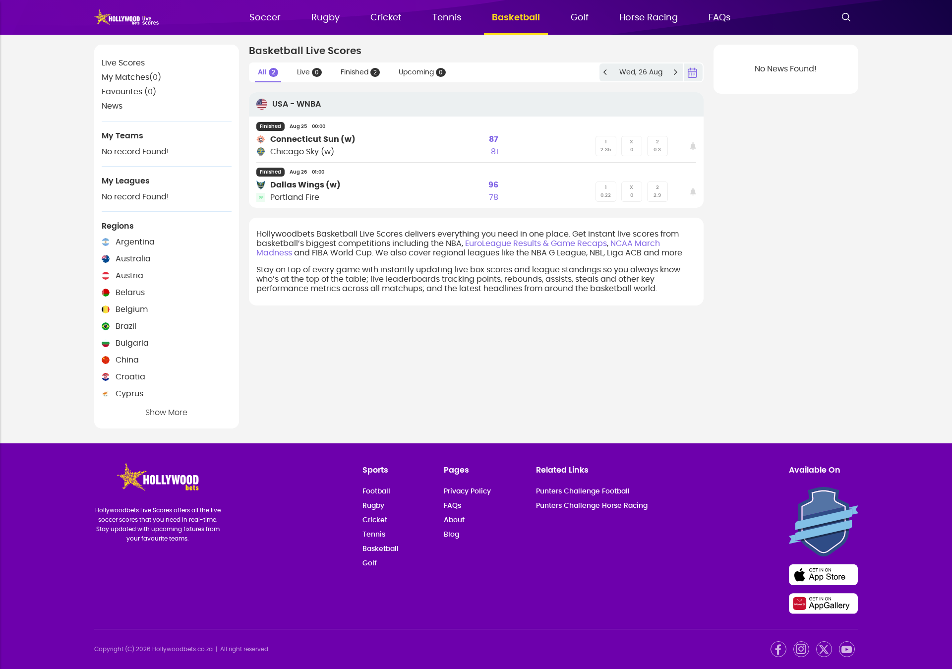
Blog (451, 534)
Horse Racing (648, 17)
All (266, 72)
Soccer (265, 17)
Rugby (325, 17)
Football (376, 491)
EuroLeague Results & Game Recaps (536, 243)
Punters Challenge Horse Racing (592, 505)
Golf (580, 17)
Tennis (446, 17)
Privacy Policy (467, 491)
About (454, 520)
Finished (359, 72)
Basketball (516, 17)
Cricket (386, 17)
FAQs (719, 17)
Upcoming (421, 72)
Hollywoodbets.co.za (182, 649)
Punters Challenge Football (583, 491)
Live (308, 72)
